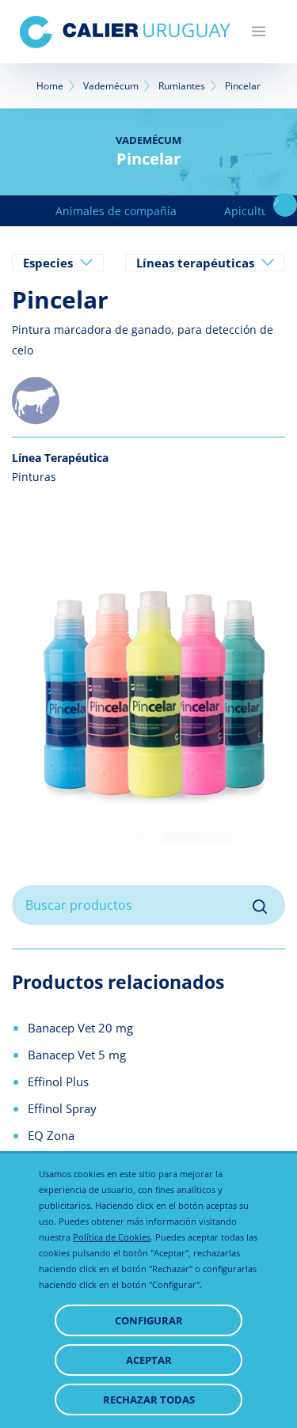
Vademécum (111, 86)
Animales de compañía (116, 210)
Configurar (149, 1320)
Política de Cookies (111, 1237)
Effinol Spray (62, 1108)
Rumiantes (181, 86)
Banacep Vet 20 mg (80, 1028)
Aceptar (149, 1360)
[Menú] (258, 31)
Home (49, 86)
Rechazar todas (149, 1399)
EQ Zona (51, 1135)
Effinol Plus (58, 1081)
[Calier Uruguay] (125, 32)
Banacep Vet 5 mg (77, 1054)
